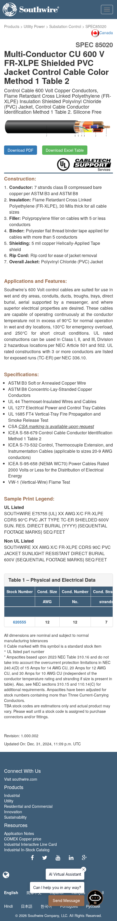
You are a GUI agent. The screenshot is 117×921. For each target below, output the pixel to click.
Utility (8, 800)
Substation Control (65, 26)
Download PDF (20, 150)
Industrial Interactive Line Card (30, 844)
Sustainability (15, 817)
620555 (19, 622)
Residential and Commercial (28, 806)
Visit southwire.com (20, 779)
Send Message (66, 900)
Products (11, 26)
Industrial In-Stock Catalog (27, 849)
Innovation (13, 811)
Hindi (8, 906)
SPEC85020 (95, 26)
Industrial (12, 795)
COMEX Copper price (22, 838)
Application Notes (19, 833)
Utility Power (34, 26)
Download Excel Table (65, 150)
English (11, 892)
